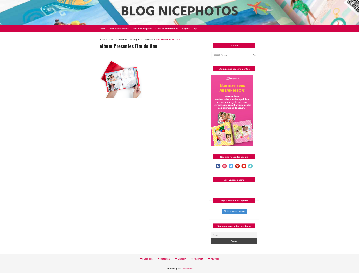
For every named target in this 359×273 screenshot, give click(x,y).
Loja (195, 28)
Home (102, 28)
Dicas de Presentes (119, 28)
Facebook (147, 258)
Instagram (165, 258)
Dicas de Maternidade (167, 28)
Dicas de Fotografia (142, 28)
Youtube (214, 258)
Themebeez (187, 268)
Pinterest (198, 258)
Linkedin (181, 258)
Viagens (185, 28)
